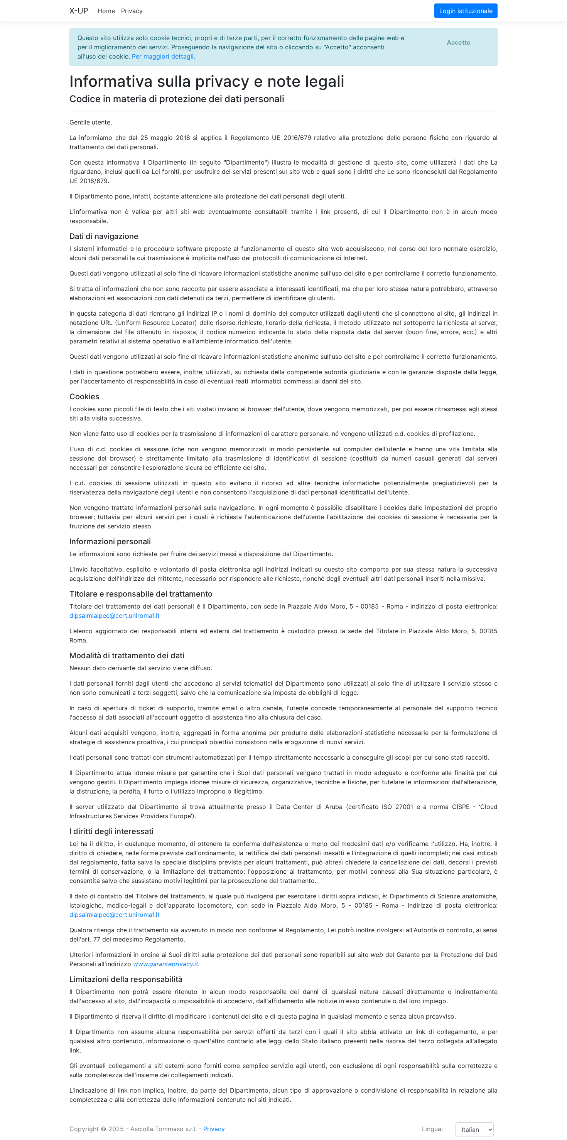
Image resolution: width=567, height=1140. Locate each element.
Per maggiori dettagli (163, 56)
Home (106, 11)
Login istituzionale (466, 11)
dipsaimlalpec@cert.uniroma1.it (114, 615)
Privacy (132, 11)
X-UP (78, 10)
